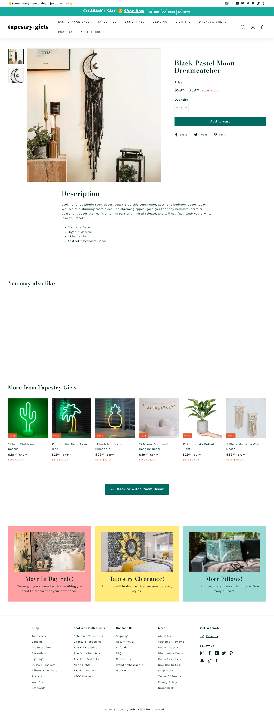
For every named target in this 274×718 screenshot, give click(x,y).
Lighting (183, 21)
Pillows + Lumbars (44, 670)
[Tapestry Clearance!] (137, 552)
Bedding (160, 21)
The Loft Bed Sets (86, 659)
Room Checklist (169, 647)
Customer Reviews (171, 641)
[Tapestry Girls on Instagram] (202, 653)
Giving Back (166, 687)
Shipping (122, 636)
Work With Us (125, 670)
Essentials (135, 21)
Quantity (181, 99)
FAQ (119, 653)
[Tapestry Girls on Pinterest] (231, 653)
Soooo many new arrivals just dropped (40, 3)
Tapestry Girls (57, 387)
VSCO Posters (83, 676)
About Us (164, 636)
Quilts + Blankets (44, 664)
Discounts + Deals (170, 653)
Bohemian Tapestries (88, 636)
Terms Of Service (170, 676)
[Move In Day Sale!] (49, 552)
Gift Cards (38, 687)
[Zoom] (94, 115)
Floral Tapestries (85, 647)
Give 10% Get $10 (170, 664)
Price (179, 82)
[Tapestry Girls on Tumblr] (217, 660)
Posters (65, 32)
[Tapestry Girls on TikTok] (209, 660)
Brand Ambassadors (129, 664)
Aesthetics (90, 32)
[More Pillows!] (224, 552)
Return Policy (125, 641)
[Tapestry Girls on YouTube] (217, 653)
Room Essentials (169, 659)
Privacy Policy (167, 682)
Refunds (122, 647)
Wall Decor (39, 682)
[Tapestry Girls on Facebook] (209, 653)
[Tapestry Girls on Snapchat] (202, 660)
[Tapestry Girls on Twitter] (224, 653)
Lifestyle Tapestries (87, 641)
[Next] (16, 178)
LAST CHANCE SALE (74, 21)
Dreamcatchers (212, 21)
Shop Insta (165, 670)
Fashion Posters (85, 670)
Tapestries (107, 21)
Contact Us (123, 659)
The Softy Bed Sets (87, 653)
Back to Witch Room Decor (140, 489)
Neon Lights (82, 664)
